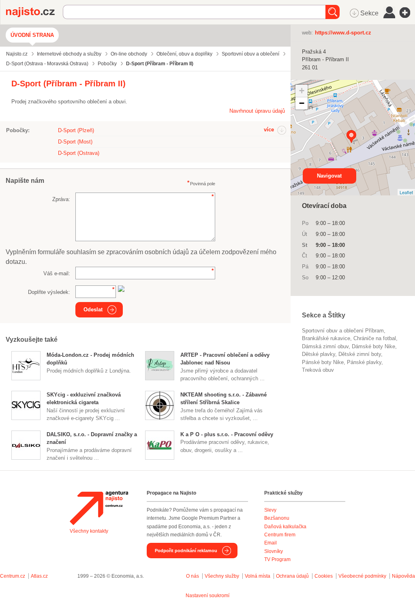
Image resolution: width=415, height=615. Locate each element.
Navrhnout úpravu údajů (257, 111)
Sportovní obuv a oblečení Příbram (343, 331)
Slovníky (273, 551)
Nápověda (403, 576)
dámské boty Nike (373, 346)
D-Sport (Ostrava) (78, 153)
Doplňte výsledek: (49, 292)
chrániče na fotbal (374, 338)
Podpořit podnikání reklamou (186, 550)
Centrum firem (279, 535)
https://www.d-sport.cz (343, 33)
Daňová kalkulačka (285, 526)
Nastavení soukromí (207, 595)
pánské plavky (364, 362)
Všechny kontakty (89, 531)
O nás (192, 576)
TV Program (277, 559)
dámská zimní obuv (325, 346)
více (269, 129)
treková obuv (318, 370)
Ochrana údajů (292, 576)
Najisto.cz (34, 12)
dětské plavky (318, 354)
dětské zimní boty (359, 354)
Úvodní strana (32, 35)
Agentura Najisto (99, 508)
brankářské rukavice (326, 338)
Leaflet (406, 192)
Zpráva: (61, 199)
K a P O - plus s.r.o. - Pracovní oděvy (226, 434)
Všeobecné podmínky (362, 576)
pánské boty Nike (323, 362)
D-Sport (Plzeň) (76, 130)
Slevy (270, 510)
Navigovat (329, 176)
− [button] (301, 103)
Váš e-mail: (56, 273)
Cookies (323, 576)
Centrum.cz (12, 576)
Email (270, 543)
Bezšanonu (276, 518)
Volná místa (257, 576)
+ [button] (301, 91)
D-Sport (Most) (75, 142)
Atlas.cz (39, 576)
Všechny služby (222, 576)
